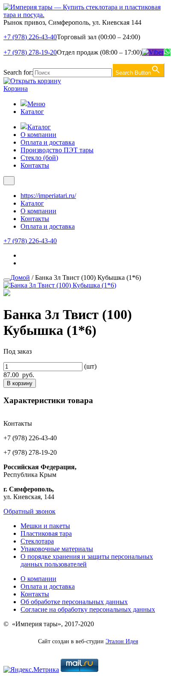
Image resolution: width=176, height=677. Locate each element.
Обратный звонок (29, 511)
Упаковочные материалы (57, 548)
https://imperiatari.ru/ (48, 195)
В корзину (19, 383)
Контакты (35, 165)
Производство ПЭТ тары (57, 150)
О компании (38, 134)
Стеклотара (37, 541)
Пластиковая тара (46, 533)
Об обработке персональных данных (74, 601)
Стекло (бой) (39, 157)
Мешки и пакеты (45, 525)
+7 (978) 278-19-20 (30, 52)
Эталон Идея (122, 641)
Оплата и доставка (48, 142)
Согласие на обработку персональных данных (88, 609)
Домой (20, 277)
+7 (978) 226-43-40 (30, 37)
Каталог (32, 111)
